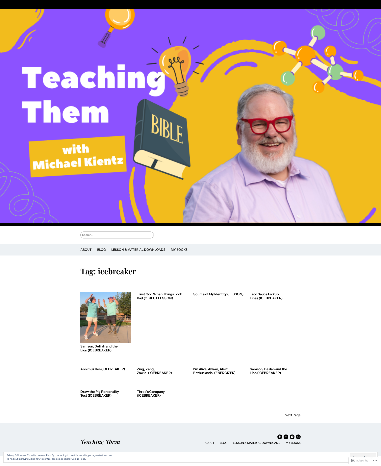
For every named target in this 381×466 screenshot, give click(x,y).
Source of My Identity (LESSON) (218, 294)
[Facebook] (292, 436)
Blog (101, 250)
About (86, 250)
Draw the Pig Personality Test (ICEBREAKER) (99, 394)
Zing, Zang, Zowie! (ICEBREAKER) (154, 371)
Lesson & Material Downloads (138, 250)
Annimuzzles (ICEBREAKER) (102, 369)
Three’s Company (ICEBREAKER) (151, 394)
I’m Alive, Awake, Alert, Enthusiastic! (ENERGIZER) (214, 371)
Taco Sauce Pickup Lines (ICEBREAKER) (266, 296)
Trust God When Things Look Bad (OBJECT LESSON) (159, 296)
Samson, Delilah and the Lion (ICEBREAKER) (99, 348)
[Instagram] (286, 436)
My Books (179, 250)
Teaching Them (100, 442)
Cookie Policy (78, 458)
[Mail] (298, 436)
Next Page (293, 415)
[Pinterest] (279, 436)
